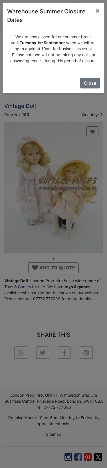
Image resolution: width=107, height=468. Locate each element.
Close (90, 83)
